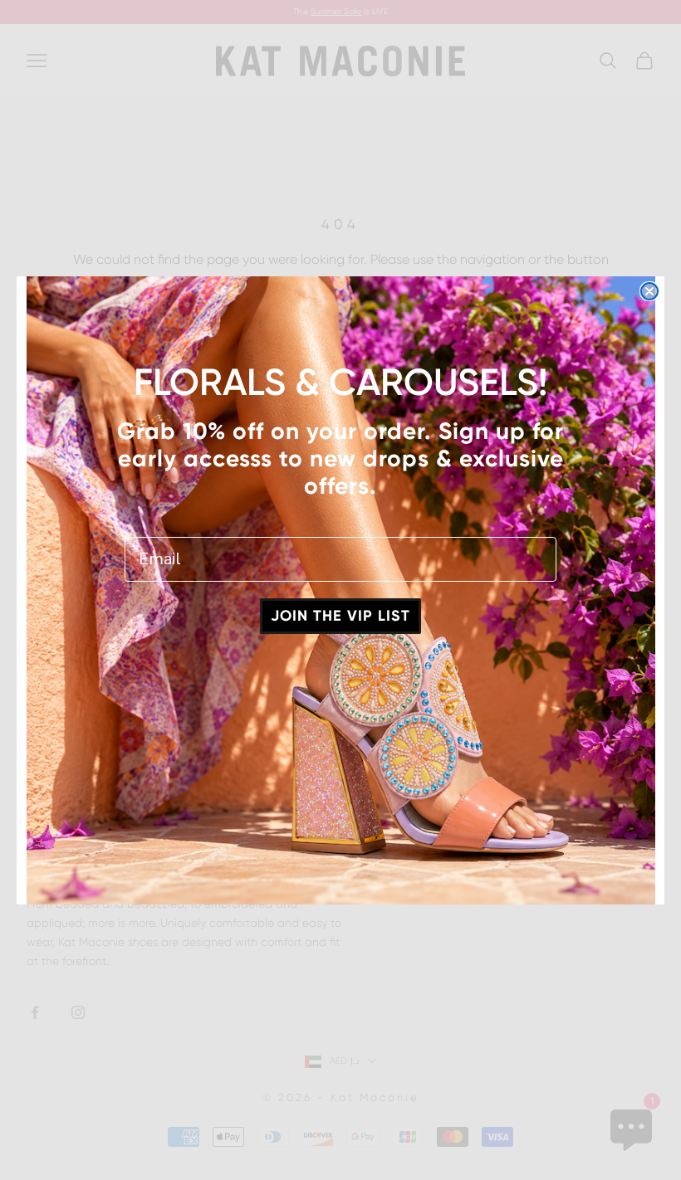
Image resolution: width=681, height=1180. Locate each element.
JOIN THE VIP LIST (340, 616)
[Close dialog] (649, 291)
